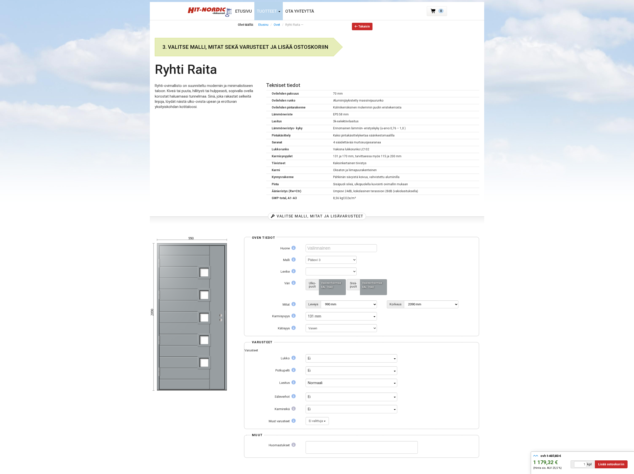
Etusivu (243, 11)
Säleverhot (283, 396)
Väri (287, 283)
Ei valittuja (316, 421)
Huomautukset (280, 445)
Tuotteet (267, 11)
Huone (285, 248)
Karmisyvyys (281, 316)
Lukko (286, 358)
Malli (287, 260)
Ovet (277, 24)
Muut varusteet (280, 421)
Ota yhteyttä (299, 11)
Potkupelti (283, 370)
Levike (286, 271)
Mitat (287, 304)
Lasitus (285, 383)
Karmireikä (283, 409)
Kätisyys (284, 328)
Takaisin (364, 26)
